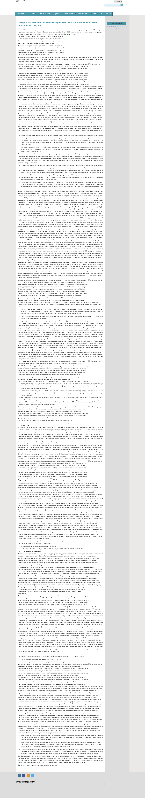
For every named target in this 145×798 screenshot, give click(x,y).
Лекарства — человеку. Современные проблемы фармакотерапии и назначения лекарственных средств (58, 23)
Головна (21, 14)
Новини (33, 14)
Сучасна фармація (72, 6)
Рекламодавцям (69, 14)
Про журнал (82, 14)
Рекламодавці (117, 23)
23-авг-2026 (119, 1)
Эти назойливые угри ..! (21, 770)
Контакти (94, 14)
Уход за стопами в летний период (99, 770)
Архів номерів (45, 14)
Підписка (57, 14)
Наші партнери (106, 14)
